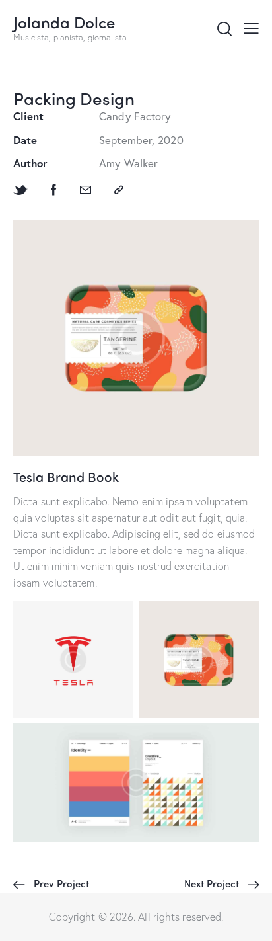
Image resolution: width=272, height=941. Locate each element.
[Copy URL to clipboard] (118, 190)
